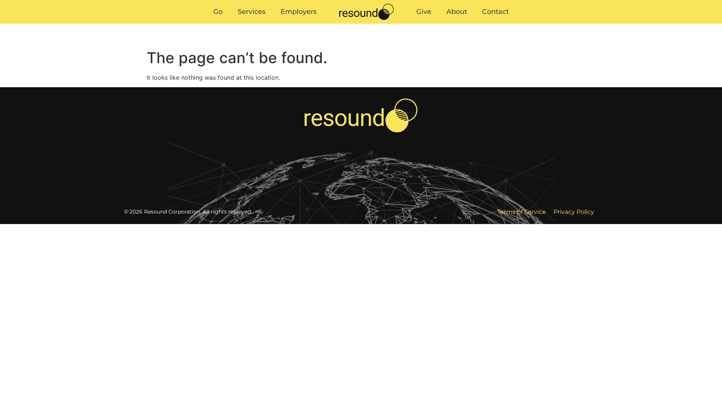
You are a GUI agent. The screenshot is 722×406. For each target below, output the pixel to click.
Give (443, 22)
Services (232, 22)
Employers (279, 22)
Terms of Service (521, 211)
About (476, 22)
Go (198, 22)
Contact (515, 22)
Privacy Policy (574, 211)
